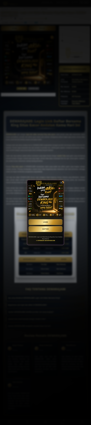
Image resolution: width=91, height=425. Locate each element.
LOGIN (45, 222)
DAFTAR (45, 229)
